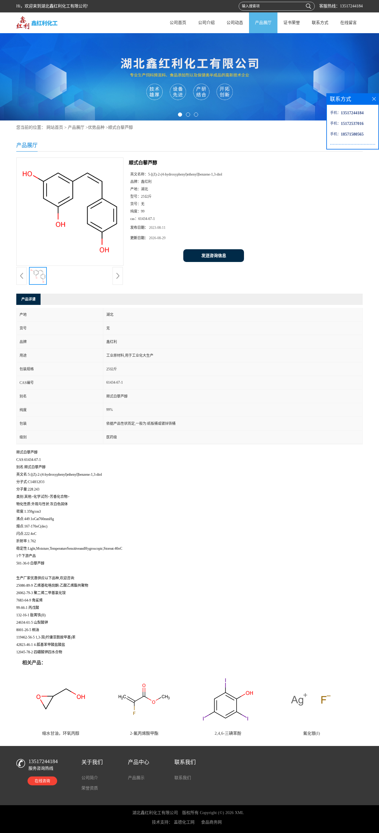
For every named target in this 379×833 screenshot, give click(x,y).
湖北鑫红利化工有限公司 (155, 813)
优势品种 (96, 127)
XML (239, 813)
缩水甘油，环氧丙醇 (60, 733)
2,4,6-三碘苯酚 (228, 733)
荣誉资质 (89, 788)
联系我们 (182, 778)
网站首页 (54, 127)
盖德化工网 (184, 822)
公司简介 (89, 778)
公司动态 (235, 22)
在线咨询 (42, 781)
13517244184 (351, 6)
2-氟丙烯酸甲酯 (144, 733)
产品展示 (136, 778)
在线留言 (348, 22)
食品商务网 (211, 822)
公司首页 (178, 22)
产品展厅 (263, 22)
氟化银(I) (311, 733)
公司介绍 (206, 22)
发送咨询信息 (213, 255)
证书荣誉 (291, 22)
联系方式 (320, 22)
